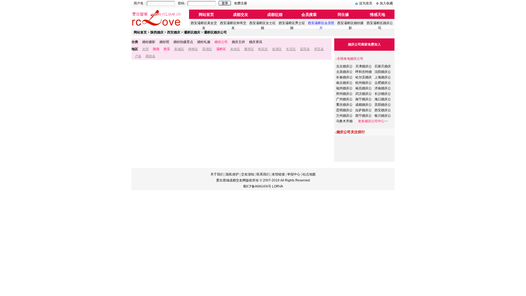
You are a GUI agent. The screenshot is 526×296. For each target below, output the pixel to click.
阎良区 (263, 49)
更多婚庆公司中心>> (373, 121)
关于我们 (217, 174)
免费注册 (240, 3)
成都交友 (240, 15)
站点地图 (309, 174)
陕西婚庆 (157, 32)
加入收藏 (386, 3)
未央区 (235, 49)
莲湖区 (207, 49)
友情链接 (278, 174)
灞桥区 (221, 49)
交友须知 (247, 174)
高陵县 (150, 56)
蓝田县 (305, 49)
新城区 (179, 49)
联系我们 (263, 174)
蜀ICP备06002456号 (257, 186)
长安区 (291, 49)
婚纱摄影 (148, 42)
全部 (145, 49)
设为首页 (365, 3)
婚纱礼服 (203, 42)
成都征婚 (274, 15)
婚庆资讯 (255, 42)
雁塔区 (249, 49)
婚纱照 (164, 42)
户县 (138, 56)
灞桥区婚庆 (192, 32)
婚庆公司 (221, 42)
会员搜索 (309, 15)
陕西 (156, 49)
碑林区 (193, 49)
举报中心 (293, 174)
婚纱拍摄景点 (183, 42)
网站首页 (206, 15)
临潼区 (277, 49)
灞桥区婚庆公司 (215, 32)
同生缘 (343, 15)
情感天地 (377, 15)
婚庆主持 (238, 42)
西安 (167, 49)
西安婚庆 (173, 32)
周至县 (319, 49)
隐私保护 (232, 174)
